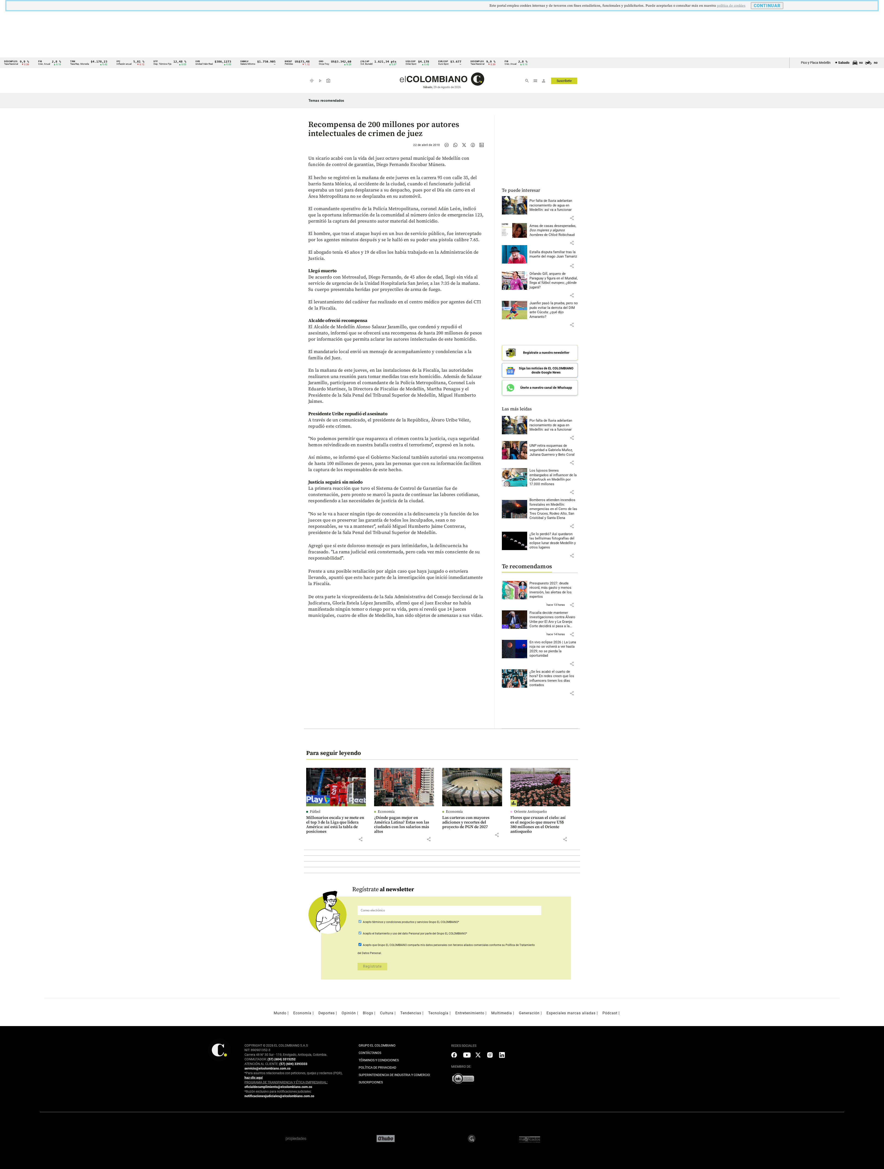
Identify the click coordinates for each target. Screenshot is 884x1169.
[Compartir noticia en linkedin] (482, 145)
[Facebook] (473, 145)
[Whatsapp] (455, 145)
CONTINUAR (767, 5)
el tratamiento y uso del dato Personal (396, 933)
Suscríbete (564, 81)
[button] (572, 218)
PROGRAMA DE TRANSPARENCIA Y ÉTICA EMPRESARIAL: (286, 1082)
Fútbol (315, 811)
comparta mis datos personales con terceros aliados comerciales (448, 945)
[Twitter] (464, 145)
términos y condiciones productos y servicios (400, 922)
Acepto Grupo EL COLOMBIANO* (410, 922)
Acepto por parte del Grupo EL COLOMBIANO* (414, 933)
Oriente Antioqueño (530, 811)
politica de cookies (731, 5)
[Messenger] (447, 145)
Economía (386, 811)
